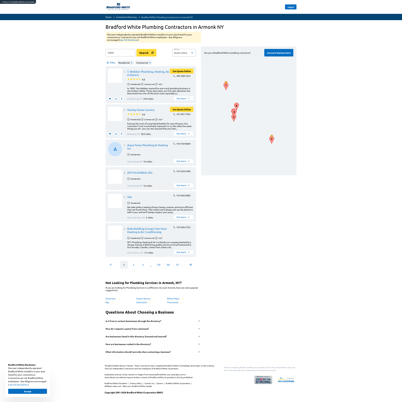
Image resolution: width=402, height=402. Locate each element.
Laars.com (117, 386)
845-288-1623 (183, 75)
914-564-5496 (183, 171)
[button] (184, 52)
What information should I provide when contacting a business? (138, 351)
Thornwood (173, 302)
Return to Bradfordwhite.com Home (18, 2)
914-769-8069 (183, 143)
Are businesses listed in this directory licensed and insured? (136, 336)
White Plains (173, 298)
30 (168, 264)
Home (108, 17)
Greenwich (141, 302)
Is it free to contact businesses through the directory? (133, 321)
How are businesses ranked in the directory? (128, 344)
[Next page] (190, 265)
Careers (159, 383)
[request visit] (121, 99)
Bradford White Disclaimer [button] (116, 383)
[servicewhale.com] (286, 380)
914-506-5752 (183, 227)
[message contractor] (110, 99)
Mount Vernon (143, 298)
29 (158, 264)
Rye (108, 302)
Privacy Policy (136, 383)
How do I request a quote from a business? (127, 328)
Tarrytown (111, 298)
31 (177, 264)
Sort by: (176, 49)
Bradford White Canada (142, 386)
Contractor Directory (126, 17)
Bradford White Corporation (178, 383)
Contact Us (149, 383)
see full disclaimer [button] (129, 39)
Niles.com (126, 386)
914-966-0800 (183, 195)
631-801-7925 (183, 114)
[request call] (115, 99)
